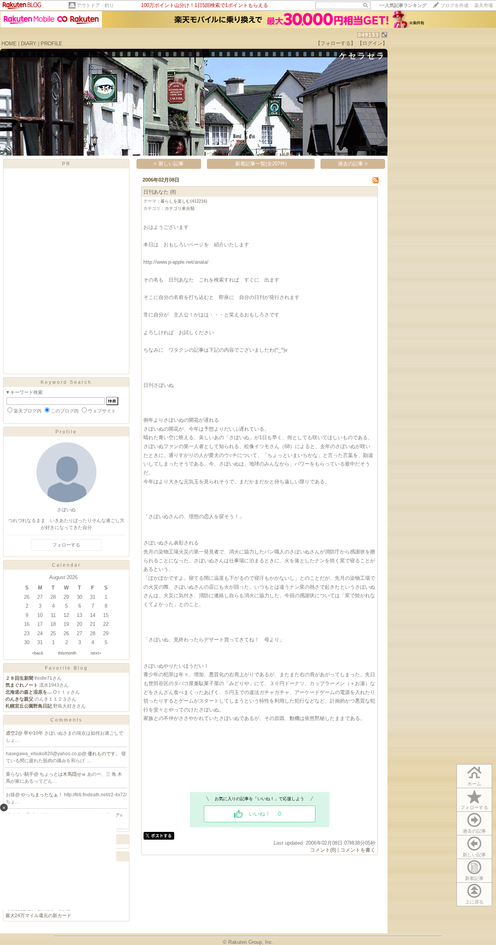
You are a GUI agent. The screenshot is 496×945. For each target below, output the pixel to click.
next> (96, 653)
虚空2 (12, 733)
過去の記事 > (353, 164)
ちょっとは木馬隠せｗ (63, 774)
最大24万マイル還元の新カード (38, 915)
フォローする (474, 807)
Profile (66, 432)
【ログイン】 (372, 43)
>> (403, 5)
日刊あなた (156, 192)
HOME (9, 43)
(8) (173, 192)
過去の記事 (474, 831)
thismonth (67, 653)
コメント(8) (323, 850)
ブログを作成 (454, 5)
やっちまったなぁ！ (42, 794)
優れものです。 (104, 753)
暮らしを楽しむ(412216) (183, 201)
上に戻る (474, 902)
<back (37, 653)
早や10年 (34, 733)
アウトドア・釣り (95, 5)
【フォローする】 (335, 43)
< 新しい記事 (169, 164)
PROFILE (51, 43)
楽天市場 (483, 5)
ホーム (474, 784)
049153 (368, 35)
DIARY (28, 43)
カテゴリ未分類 (180, 208)
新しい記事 (474, 854)
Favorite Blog (66, 668)
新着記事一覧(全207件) (261, 164)
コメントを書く (357, 850)
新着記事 (474, 878)
